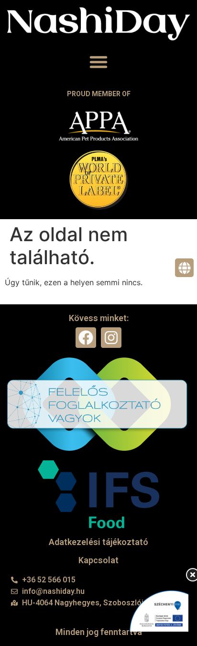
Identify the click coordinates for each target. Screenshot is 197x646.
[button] (98, 61)
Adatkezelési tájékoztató (98, 542)
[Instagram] (111, 337)
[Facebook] (86, 337)
